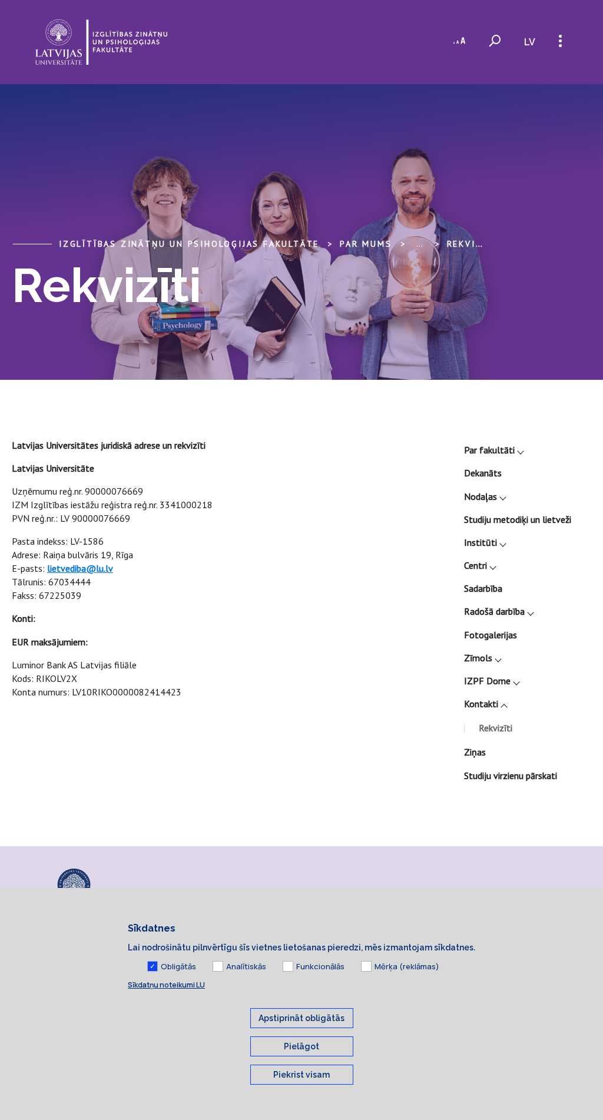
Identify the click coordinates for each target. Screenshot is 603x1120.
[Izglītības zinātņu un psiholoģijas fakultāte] (101, 42)
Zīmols (478, 658)
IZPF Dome (487, 681)
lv (529, 42)
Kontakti (481, 704)
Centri (475, 565)
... (419, 243)
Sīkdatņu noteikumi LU (166, 985)
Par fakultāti (489, 450)
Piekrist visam (301, 1074)
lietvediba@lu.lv (80, 568)
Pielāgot (301, 1046)
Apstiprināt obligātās (301, 1018)
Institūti (480, 542)
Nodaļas (480, 496)
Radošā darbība (494, 611)
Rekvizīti (472, 243)
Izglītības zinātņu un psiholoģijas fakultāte (189, 243)
